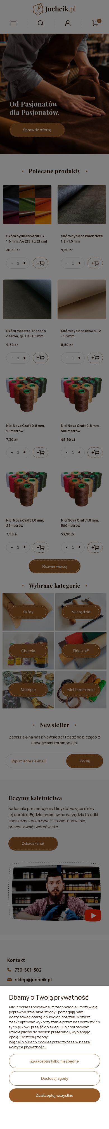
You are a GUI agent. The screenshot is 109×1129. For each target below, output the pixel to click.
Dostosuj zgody (54, 1078)
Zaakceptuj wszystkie (54, 1095)
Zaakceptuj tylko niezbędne (54, 1061)
